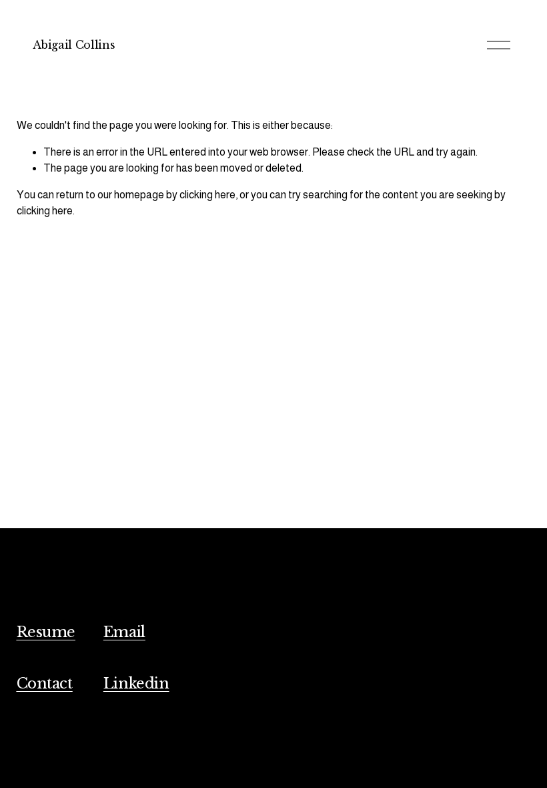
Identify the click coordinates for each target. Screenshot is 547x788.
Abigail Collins (74, 44)
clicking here (207, 194)
